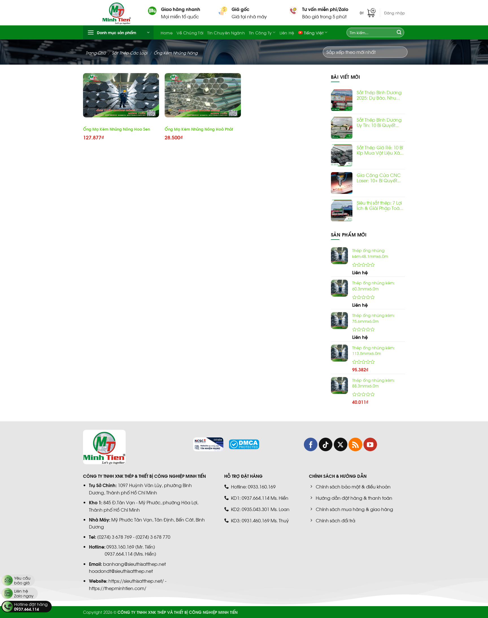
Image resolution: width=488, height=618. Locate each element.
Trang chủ (96, 52)
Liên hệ (287, 32)
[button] (368, 12)
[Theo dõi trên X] (340, 444)
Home (167, 32)
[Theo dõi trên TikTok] (325, 444)
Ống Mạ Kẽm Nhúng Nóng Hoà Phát (199, 129)
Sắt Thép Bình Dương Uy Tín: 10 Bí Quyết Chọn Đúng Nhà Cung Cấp (379, 123)
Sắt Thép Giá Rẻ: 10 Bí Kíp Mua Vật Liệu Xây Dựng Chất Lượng (380, 150)
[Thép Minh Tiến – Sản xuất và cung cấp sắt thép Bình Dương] (121, 12)
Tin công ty (260, 32)
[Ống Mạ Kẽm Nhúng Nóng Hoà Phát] (203, 95)
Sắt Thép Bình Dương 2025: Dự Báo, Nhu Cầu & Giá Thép (379, 95)
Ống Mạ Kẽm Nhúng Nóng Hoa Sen (116, 129)
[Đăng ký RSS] (355, 444)
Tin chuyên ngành (226, 32)
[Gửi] (399, 32)
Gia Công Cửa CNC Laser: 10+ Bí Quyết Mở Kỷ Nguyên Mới (379, 178)
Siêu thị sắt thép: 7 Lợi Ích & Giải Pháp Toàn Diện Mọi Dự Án (379, 206)
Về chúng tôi (190, 32)
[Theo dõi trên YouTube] (370, 444)
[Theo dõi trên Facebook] (310, 444)
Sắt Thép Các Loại (129, 52)
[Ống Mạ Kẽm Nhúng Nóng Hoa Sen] (121, 95)
